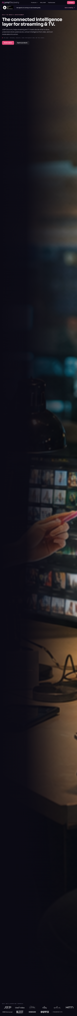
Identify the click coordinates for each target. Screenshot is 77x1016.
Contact (71, 2)
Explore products (22, 43)
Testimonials (51, 2)
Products (33, 2)
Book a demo (8, 43)
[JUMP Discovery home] (10, 3)
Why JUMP (43, 2)
